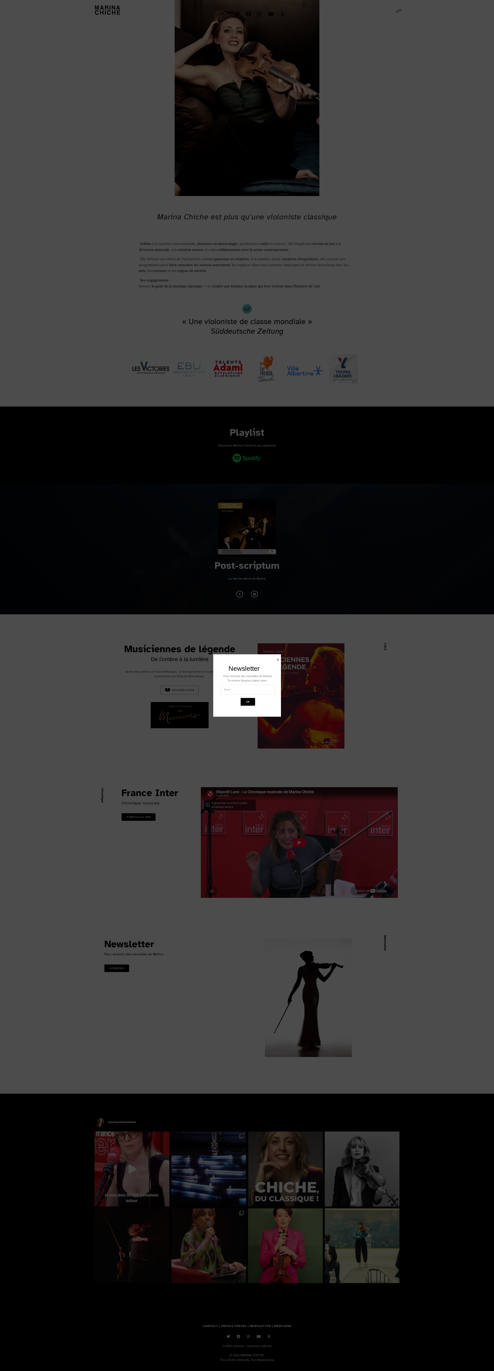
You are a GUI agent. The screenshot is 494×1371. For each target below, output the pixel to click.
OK (248, 701)
